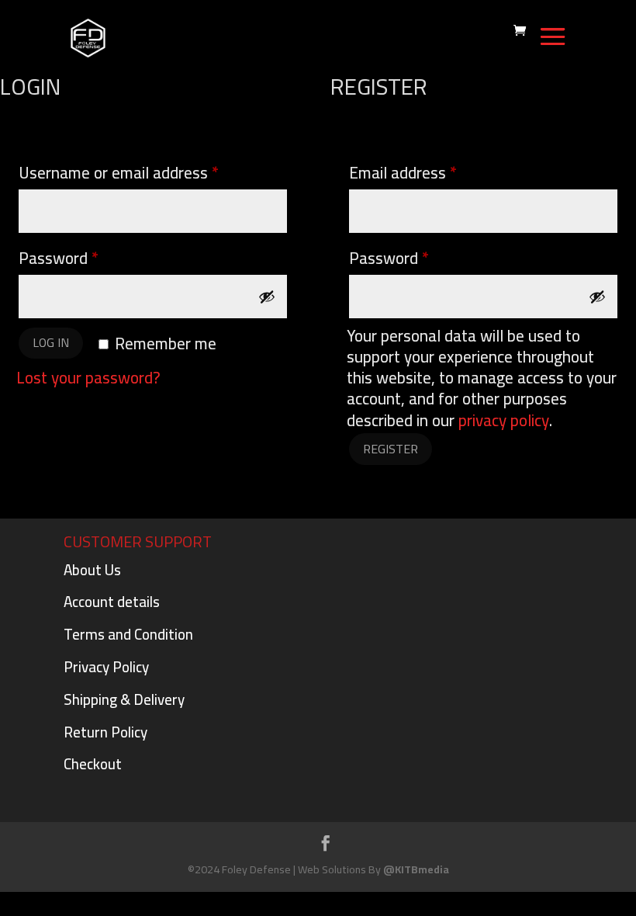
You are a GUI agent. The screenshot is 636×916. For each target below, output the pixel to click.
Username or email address (149, 172)
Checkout (93, 764)
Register (390, 448)
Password (89, 257)
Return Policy (105, 732)
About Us (92, 570)
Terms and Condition (128, 634)
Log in (51, 342)
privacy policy (503, 420)
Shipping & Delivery (124, 699)
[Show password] (266, 296)
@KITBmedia (416, 869)
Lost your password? (88, 378)
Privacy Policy (106, 667)
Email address (433, 172)
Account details (112, 602)
